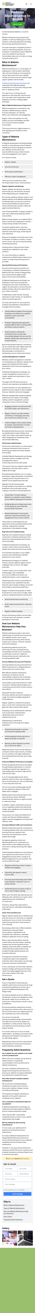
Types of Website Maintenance (14, 1208)
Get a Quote (8, 1217)
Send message (17, 1194)
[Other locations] (26, 4)
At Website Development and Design (14, 83)
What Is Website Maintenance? (14, 1205)
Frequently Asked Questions (13, 1220)
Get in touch (17, 24)
